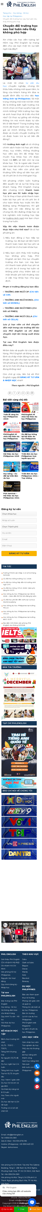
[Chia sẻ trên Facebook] (14, 393)
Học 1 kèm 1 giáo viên (10, 1080)
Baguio (25, 966)
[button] (2, 4)
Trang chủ (7, 13)
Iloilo (24, 975)
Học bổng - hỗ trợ (8, 1007)
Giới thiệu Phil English (10, 959)
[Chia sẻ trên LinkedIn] (32, 393)
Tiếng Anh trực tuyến (10, 1070)
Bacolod (25, 978)
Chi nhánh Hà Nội (10, 962)
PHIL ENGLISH (8, 954)
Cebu (24, 959)
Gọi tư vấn (8, 1209)
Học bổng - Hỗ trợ (20, 13)
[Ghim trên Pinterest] (28, 393)
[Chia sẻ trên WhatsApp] (10, 393)
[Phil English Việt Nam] (21, 4)
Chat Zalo (36, 1209)
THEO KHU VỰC (30, 954)
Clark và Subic (28, 963)
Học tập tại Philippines (12, 16)
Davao (25, 969)
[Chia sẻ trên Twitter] (19, 393)
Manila (25, 972)
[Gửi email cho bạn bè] (23, 393)
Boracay (25, 981)
